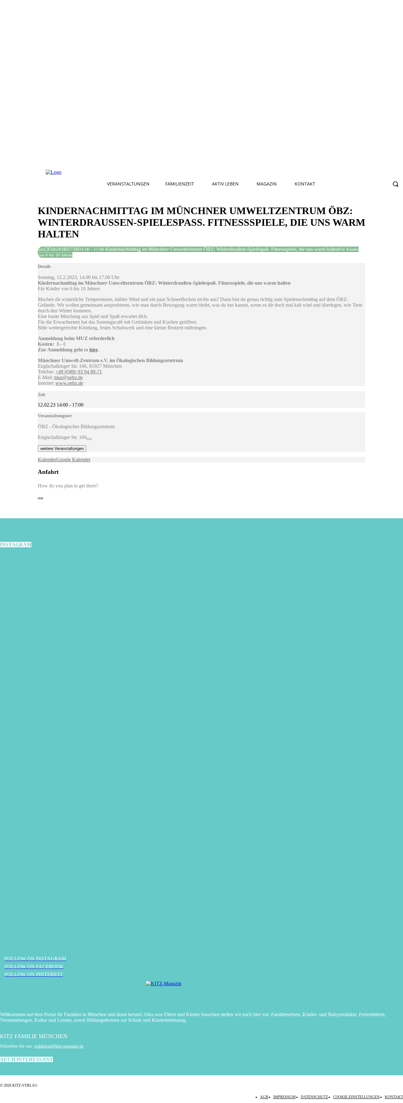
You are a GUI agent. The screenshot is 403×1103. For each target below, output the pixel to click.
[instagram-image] (67, 621)
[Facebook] (127, 172)
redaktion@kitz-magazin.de (58, 1046)
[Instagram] (142, 172)
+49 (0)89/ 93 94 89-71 (78, 371)
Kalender (47, 459)
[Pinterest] (157, 172)
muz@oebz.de (68, 377)
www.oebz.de (69, 383)
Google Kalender (73, 459)
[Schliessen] (40, 498)
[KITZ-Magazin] (201, 993)
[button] (395, 183)
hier (93, 349)
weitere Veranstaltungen (62, 448)
